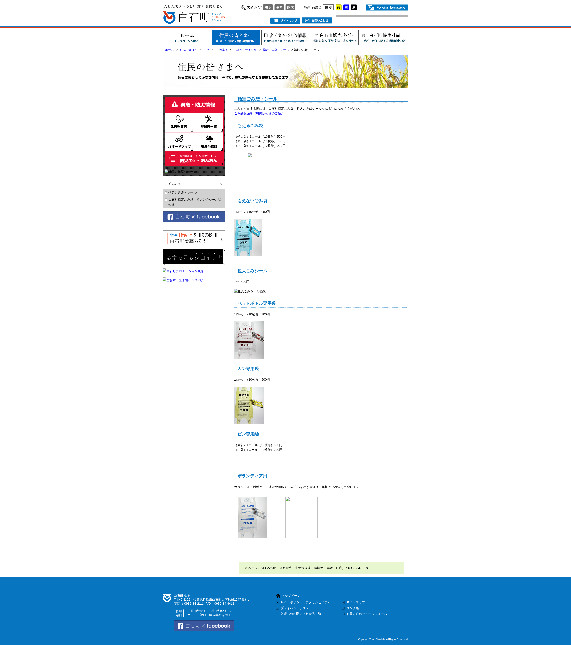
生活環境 (221, 50)
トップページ (291, 595)
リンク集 (352, 608)
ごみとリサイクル (245, 50)
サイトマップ (355, 602)
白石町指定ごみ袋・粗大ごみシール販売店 (194, 202)
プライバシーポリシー (296, 608)
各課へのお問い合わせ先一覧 (301, 614)
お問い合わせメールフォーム (366, 614)
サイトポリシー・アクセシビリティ (306, 602)
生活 (206, 50)
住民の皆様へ (188, 50)
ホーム (169, 50)
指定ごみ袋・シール (276, 50)
